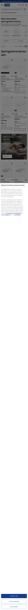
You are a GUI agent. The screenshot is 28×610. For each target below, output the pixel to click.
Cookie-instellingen (14, 601)
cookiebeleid (17, 214)
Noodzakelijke (14, 606)
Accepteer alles (14, 596)
